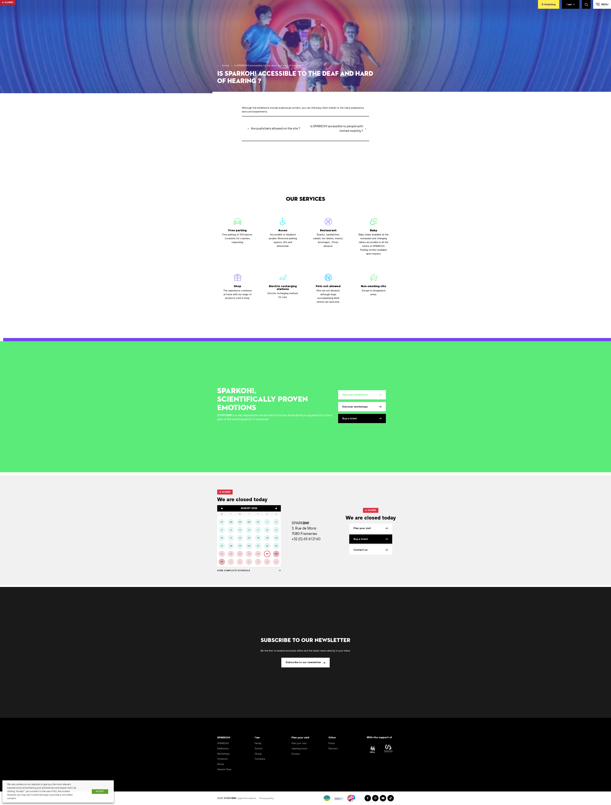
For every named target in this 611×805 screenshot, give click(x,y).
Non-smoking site (373, 290)
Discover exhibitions (355, 394)
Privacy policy (267, 798)
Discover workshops (355, 406)
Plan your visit (362, 528)
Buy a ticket (349, 418)
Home (225, 65)
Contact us (361, 549)
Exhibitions (223, 748)
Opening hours (299, 748)
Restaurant (328, 238)
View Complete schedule (233, 570)
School (258, 748)
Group (258, 753)
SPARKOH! (223, 743)
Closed (9, 2)
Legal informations (246, 798)
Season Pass (224, 769)
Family (258, 743)
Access (295, 753)
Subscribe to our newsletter (304, 662)
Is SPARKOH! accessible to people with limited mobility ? (336, 128)
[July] (222, 508)
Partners (333, 748)
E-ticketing (548, 4)
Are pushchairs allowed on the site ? (275, 128)
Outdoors (222, 758)
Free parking (237, 236)
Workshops (223, 753)
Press (331, 743)
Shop (237, 292)
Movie (220, 764)
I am (569, 4)
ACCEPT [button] (100, 791)
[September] (276, 508)
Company (260, 758)
